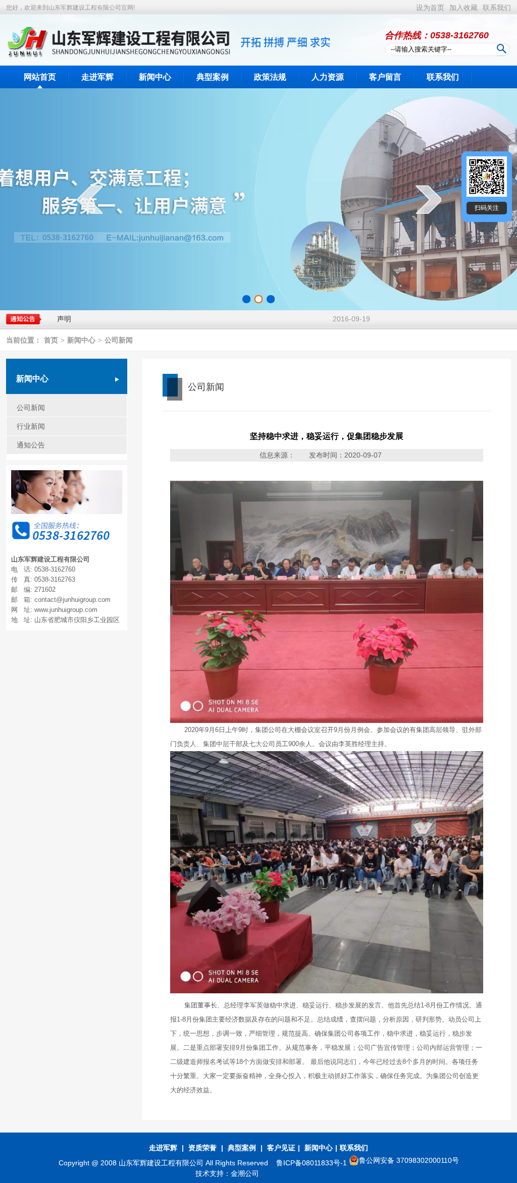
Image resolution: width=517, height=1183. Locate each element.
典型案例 (212, 77)
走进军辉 (97, 77)
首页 (51, 340)
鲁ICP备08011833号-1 (312, 1163)
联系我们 (497, 8)
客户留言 (385, 77)
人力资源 (328, 77)
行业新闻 (31, 426)
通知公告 (31, 445)
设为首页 (430, 8)
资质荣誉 (202, 1148)
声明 (64, 319)
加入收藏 (463, 8)
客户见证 (281, 1148)
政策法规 (270, 77)
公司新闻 (119, 340)
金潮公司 (245, 1173)
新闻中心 (155, 77)
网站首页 (40, 77)
